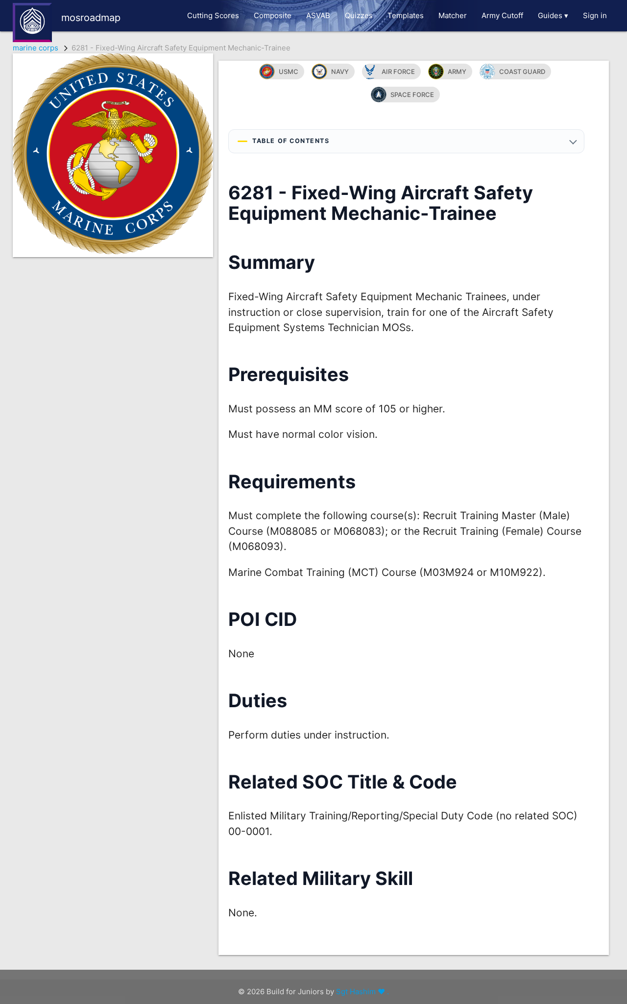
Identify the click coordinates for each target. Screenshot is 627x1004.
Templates (405, 15)
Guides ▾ (553, 15)
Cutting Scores (213, 15)
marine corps (35, 47)
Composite (272, 15)
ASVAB (318, 15)
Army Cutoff (502, 15)
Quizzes (359, 15)
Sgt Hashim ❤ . (362, 991)
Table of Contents (290, 140)
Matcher (452, 15)
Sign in (595, 15)
